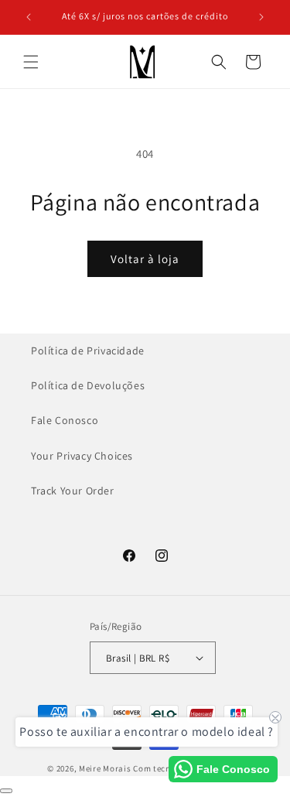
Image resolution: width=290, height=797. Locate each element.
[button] (31, 62)
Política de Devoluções (88, 385)
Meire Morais (105, 768)
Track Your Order (72, 491)
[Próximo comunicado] (261, 17)
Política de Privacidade (88, 350)
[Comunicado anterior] (29, 17)
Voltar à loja (145, 258)
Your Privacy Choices (82, 456)
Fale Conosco (64, 420)
